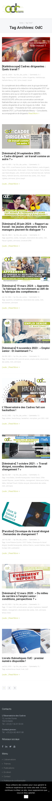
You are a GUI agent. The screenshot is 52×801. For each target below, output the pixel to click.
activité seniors (24, 359)
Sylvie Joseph (22, 80)
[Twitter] (10, 746)
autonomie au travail (13, 669)
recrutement (6, 303)
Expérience (37, 607)
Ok (26, 797)
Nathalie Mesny (7, 80)
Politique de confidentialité (14, 781)
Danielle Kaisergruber (22, 478)
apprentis (9, 300)
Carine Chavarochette (9, 170)
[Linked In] (6, 746)
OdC (15, 80)
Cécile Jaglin (21, 170)
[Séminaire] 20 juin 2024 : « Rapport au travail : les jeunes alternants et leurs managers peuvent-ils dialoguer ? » (25, 226)
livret (22, 669)
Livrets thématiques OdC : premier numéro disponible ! (23, 660)
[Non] (48, 791)
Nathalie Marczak (37, 173)
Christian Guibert (33, 170)
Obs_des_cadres (21, 75)
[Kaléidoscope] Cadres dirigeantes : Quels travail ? (24, 68)
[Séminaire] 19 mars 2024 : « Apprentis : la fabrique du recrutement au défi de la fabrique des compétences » (25, 288)
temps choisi (6, 613)
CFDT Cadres (27, 542)
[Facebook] (2, 746)
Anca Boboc (10, 478)
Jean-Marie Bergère (8, 173)
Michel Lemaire (25, 173)
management (30, 480)
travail (30, 80)
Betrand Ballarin (32, 167)
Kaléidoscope (40, 77)
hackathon (25, 418)
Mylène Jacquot (23, 483)
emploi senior (34, 359)
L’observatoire (10, 759)
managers (22, 238)
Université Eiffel (26, 241)
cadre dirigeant (44, 167)
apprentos (9, 238)
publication (15, 548)
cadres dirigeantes (28, 77)
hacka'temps (16, 418)
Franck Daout (35, 478)
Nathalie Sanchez (13, 176)
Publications (9, 768)
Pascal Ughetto (7, 241)
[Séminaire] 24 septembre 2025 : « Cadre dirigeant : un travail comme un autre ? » (26, 156)
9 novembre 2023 (12, 359)
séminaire (11, 178)
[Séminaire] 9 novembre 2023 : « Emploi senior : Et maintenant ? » (26, 349)
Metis (4, 483)
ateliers (8, 418)
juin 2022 (41, 418)
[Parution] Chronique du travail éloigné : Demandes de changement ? (25, 533)
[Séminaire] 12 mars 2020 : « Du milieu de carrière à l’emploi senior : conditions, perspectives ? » (25, 596)
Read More (33, 113)
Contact (7, 776)
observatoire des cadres (28, 176)
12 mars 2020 (11, 607)
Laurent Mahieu (19, 480)
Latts (17, 173)
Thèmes (7, 764)
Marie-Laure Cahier (42, 480)
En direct (7, 772)
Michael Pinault (12, 483)
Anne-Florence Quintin (14, 77)
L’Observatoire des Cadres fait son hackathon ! (23, 409)
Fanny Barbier (44, 170)
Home (21, 23)
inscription (33, 418)
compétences (18, 300)
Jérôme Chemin (28, 545)
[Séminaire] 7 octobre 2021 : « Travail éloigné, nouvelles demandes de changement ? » (24, 466)
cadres (16, 238)
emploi (30, 607)
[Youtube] (14, 746)
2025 (8, 167)
